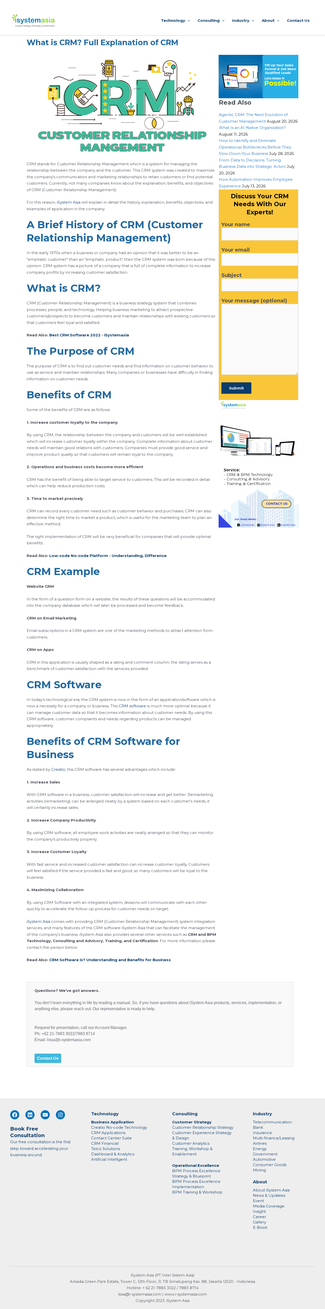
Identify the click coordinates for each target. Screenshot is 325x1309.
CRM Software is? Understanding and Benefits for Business (110, 959)
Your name (235, 224)
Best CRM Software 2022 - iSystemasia (89, 335)
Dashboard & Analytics (112, 1154)
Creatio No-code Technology (119, 1127)
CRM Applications (108, 1132)
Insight (259, 1211)
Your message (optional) (254, 301)
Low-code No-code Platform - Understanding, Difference (108, 555)
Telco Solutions (105, 1148)
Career (259, 1216)
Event (258, 1200)
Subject (231, 275)
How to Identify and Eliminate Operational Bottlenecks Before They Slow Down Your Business (255, 147)
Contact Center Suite (111, 1138)
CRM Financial (105, 1143)
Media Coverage (268, 1206)
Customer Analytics (190, 1143)
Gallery (259, 1222)
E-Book (260, 1227)
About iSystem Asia (271, 1190)
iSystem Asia (68, 202)
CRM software (132, 705)
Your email (235, 250)
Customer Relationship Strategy (202, 1127)
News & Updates (269, 1195)
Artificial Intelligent (109, 1159)
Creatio (58, 769)
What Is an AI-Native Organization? (252, 127)
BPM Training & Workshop (197, 1192)
